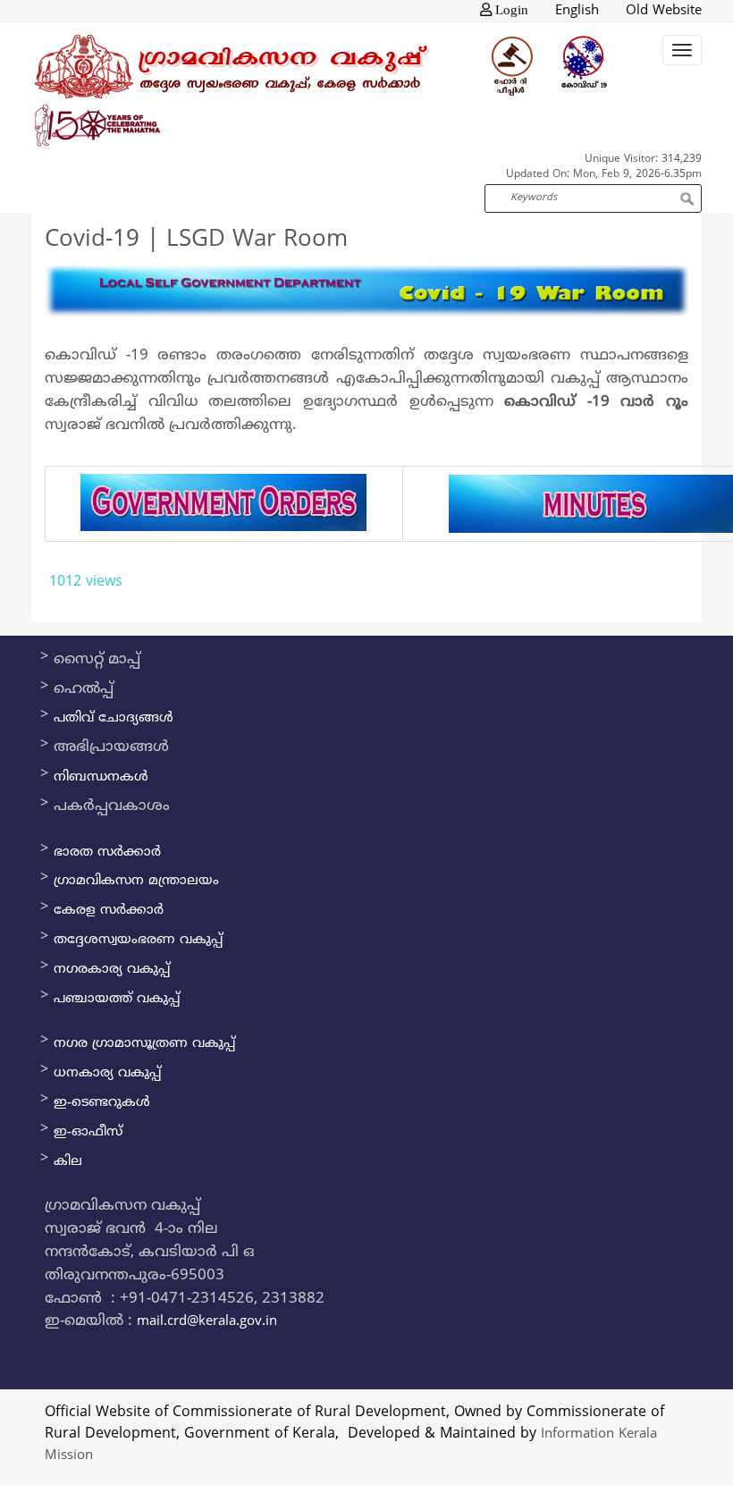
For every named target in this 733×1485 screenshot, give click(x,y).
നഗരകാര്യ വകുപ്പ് (112, 969)
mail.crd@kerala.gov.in (207, 1321)
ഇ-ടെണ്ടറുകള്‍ (102, 1102)
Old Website (664, 11)
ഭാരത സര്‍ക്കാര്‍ (107, 852)
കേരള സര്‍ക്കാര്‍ (109, 910)
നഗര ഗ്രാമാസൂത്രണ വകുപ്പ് (144, 1043)
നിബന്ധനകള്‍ (101, 777)
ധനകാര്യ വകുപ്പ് (107, 1073)
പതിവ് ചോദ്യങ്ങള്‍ (113, 718)
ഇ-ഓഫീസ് (88, 1132)
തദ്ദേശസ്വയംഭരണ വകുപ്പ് (138, 940)
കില (68, 1161)
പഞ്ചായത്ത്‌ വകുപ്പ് (117, 999)
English (577, 11)
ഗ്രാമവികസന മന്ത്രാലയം (136, 881)
